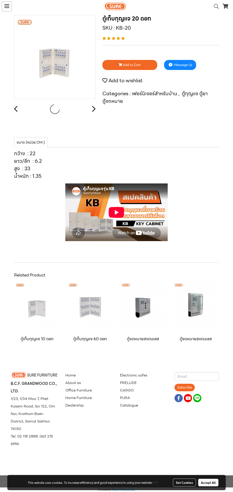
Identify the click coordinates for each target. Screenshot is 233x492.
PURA (125, 398)
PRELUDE (128, 383)
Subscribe (184, 387)
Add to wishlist (125, 81)
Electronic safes (133, 375)
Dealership (74, 405)
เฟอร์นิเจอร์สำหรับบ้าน (155, 94)
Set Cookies (184, 482)
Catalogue (129, 405)
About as (73, 383)
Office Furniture (78, 390)
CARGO (127, 390)
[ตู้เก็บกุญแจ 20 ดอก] (54, 57)
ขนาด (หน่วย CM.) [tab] (31, 142)
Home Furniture (78, 398)
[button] (214, 6)
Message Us (182, 64)
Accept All (208, 482)
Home (70, 375)
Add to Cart (131, 64)
